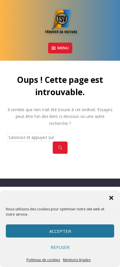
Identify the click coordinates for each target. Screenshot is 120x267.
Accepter (60, 231)
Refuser (60, 247)
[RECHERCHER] (60, 148)
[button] (111, 198)
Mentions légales (77, 259)
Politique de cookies (43, 259)
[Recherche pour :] (60, 137)
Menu (63, 47)
